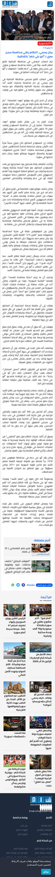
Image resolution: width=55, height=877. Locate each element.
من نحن (24, 825)
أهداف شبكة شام (43, 848)
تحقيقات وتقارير (44, 829)
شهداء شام (22, 829)
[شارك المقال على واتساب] (13, 585)
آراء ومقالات (46, 834)
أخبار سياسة (46, 825)
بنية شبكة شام (21, 848)
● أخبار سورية (45, 43)
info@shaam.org (43, 811)
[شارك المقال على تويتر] (18, 585)
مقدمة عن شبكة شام (17, 852)
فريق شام (23, 834)
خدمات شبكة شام (43, 852)
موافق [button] (46, 872)
